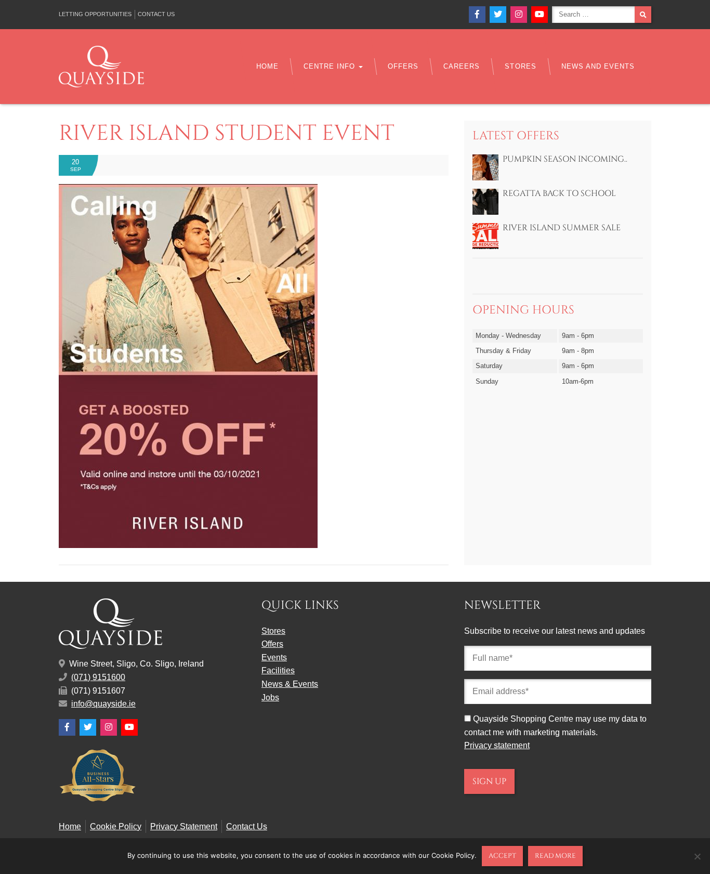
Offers (403, 66)
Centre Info (331, 66)
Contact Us (156, 14)
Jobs (270, 697)
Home (267, 66)
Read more (555, 855)
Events (274, 657)
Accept (502, 855)
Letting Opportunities (95, 14)
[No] (697, 856)
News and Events (598, 66)
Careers (461, 66)
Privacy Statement (183, 826)
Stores (520, 66)
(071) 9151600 (98, 677)
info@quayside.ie (103, 703)
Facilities (278, 670)
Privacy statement (497, 745)
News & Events (289, 684)
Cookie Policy (115, 826)
